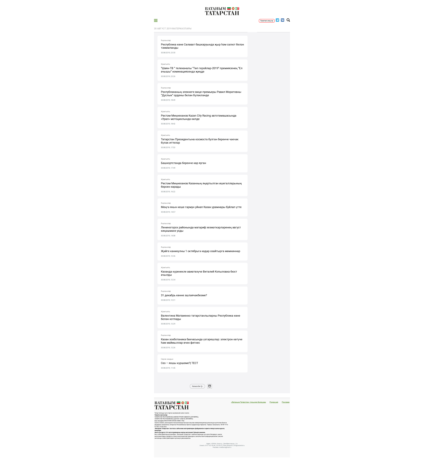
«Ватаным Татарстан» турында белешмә (248, 402)
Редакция (274, 402)
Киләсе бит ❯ (197, 386)
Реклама (285, 402)
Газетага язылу (266, 21)
